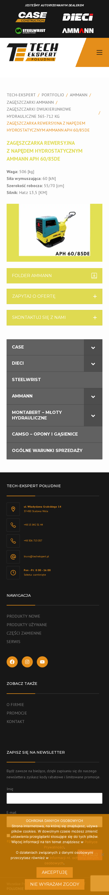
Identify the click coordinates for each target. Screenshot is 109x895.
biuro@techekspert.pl (36, 556)
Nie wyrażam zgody (54, 884)
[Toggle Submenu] (93, 347)
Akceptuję (54, 872)
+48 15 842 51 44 (33, 524)
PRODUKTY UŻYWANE (27, 624)
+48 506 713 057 (33, 540)
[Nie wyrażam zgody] (102, 854)
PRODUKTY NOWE (23, 616)
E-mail (11, 812)
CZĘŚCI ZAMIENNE (24, 633)
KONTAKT (16, 721)
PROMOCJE (17, 713)
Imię (10, 788)
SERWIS (13, 641)
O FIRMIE (15, 704)
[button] (55, 296)
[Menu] (99, 52)
